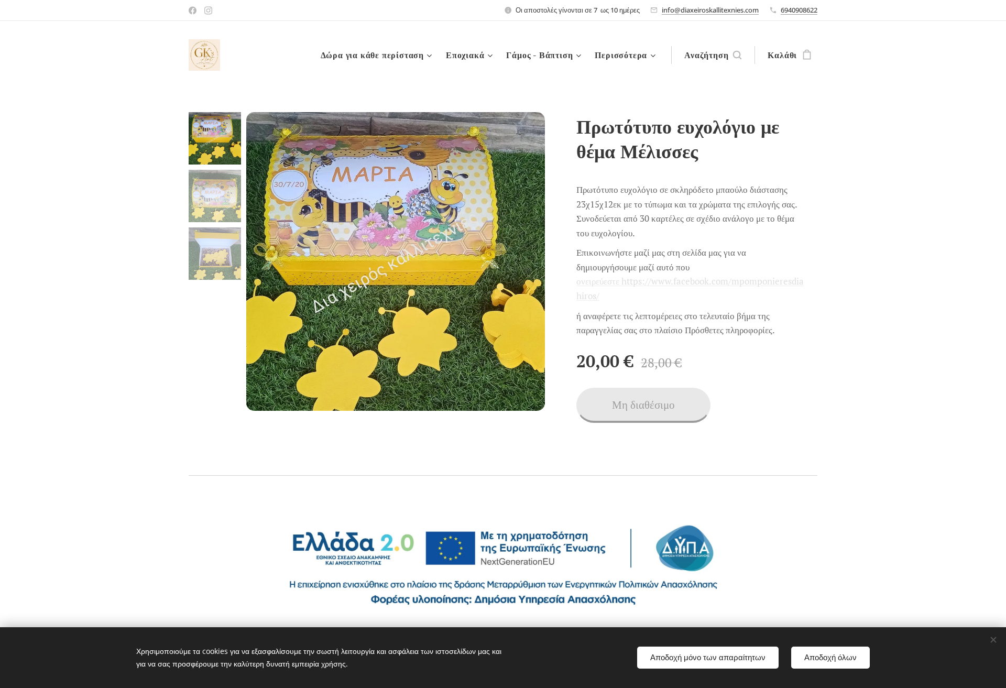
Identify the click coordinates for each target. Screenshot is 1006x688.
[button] (712, 55)
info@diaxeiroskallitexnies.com (710, 10)
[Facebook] (192, 10)
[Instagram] (208, 10)
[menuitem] (378, 55)
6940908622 (799, 10)
